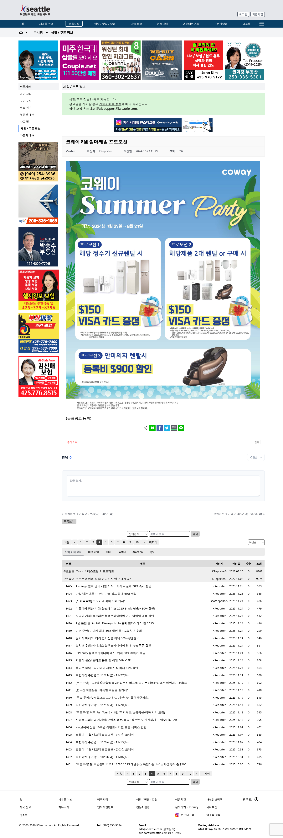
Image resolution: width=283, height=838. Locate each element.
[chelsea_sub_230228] (38, 290)
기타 (108, 552)
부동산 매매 (27, 114)
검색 (195, 534)
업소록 (247, 23)
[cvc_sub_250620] (203, 60)
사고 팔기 (26, 121)
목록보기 (69, 521)
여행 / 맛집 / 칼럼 (105, 23)
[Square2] (121, 60)
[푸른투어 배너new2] (38, 204)
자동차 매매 (27, 135)
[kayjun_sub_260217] (38, 60)
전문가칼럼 (221, 23)
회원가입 (257, 14)
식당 (152, 552)
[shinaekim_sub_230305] (38, 376)
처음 (66, 542)
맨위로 (248, 799)
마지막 (153, 542)
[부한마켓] (38, 333)
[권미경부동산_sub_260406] (244, 60)
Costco (121, 552)
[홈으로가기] (34, 10)
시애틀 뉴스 (46, 23)
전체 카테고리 (73, 552)
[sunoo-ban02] (79, 60)
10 (137, 542)
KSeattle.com (44, 825)
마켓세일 (93, 552)
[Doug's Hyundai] (162, 60)
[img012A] (38, 246)
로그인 (243, 14)
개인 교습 (26, 93)
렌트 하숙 (26, 107)
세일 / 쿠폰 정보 (30, 128)
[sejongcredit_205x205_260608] (38, 161)
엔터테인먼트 (191, 23)
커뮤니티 (162, 23)
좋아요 (72, 442)
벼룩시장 (74, 23)
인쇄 (256, 442)
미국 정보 (136, 23)
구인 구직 (26, 100)
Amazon (137, 552)
